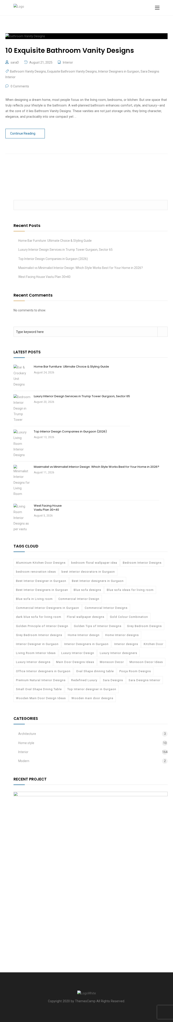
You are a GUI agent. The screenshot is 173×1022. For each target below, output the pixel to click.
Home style (26, 743)
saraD (15, 62)
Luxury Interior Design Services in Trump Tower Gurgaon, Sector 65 (65, 249)
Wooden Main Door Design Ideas (41, 698)
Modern (23, 761)
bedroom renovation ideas (36, 571)
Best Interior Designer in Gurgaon (41, 581)
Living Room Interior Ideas (36, 653)
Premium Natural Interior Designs (41, 680)
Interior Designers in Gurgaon (118, 71)
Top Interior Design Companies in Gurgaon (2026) (53, 259)
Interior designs (126, 644)
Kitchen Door (153, 644)
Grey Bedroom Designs (144, 626)
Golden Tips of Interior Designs (97, 626)
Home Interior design (84, 635)
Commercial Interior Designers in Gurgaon (47, 608)
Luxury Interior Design (77, 653)
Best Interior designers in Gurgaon (98, 581)
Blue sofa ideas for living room (130, 590)
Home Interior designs (122, 635)
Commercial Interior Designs (106, 608)
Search (162, 205)
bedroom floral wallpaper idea (94, 562)
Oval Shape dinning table (95, 671)
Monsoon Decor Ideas (146, 662)
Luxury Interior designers (118, 653)
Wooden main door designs (92, 698)
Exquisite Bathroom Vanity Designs (72, 71)
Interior (68, 62)
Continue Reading (22, 133)
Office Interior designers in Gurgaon (43, 671)
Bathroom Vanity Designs (28, 71)
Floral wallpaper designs (85, 617)
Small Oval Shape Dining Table (39, 689)
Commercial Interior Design (78, 599)
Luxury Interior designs (33, 662)
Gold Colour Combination (129, 617)
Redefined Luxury (84, 680)
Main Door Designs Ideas (75, 662)
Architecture (27, 734)
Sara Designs (113, 680)
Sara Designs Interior (144, 680)
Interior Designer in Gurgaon (37, 644)
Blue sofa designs (87, 590)
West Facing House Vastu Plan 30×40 (44, 277)
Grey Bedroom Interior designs (39, 635)
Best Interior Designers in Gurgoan (42, 590)
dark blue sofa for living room (38, 617)
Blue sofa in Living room (34, 599)
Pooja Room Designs (135, 671)
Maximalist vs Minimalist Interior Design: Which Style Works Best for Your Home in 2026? (80, 268)
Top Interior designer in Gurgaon (91, 689)
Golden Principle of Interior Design (42, 626)
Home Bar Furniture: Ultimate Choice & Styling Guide (55, 240)
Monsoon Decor (112, 662)
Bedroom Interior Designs (142, 562)
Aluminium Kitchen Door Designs (41, 562)
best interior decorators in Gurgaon (88, 571)
